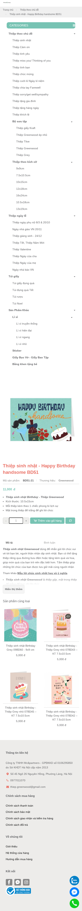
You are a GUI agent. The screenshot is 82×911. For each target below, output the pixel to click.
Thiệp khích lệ (20, 114)
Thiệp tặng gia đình (24, 101)
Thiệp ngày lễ (17, 215)
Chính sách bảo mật (18, 811)
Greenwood (66, 480)
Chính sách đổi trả (17, 824)
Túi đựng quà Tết (22, 290)
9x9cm (20, 168)
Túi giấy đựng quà (23, 283)
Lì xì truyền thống (26, 323)
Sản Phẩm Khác (19, 310)
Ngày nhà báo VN (23, 269)
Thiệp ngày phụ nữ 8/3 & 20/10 (31, 222)
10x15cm (21, 181)
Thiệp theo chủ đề (29, 10)
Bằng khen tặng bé (24, 364)
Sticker (16, 350)
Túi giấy (14, 276)
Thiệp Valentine (21, 249)
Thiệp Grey (23, 154)
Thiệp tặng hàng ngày (25, 107)
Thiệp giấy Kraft (25, 128)
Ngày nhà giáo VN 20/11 (27, 229)
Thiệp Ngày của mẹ (24, 262)
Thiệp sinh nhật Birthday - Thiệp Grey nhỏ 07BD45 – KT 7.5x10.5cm (20, 711)
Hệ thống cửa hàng (17, 852)
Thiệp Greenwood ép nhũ (31, 134)
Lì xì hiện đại (24, 330)
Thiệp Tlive (23, 141)
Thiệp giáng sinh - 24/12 (27, 235)
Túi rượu (17, 296)
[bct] (18, 890)
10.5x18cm (23, 202)
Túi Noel (17, 303)
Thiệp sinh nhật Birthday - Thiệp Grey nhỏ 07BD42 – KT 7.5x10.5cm (61, 715)
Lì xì (15, 316)
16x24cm (21, 195)
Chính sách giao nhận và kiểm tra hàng (29, 818)
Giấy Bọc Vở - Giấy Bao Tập (30, 357)
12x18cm (21, 188)
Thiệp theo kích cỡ (24, 161)
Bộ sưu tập (19, 121)
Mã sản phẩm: (12, 480)
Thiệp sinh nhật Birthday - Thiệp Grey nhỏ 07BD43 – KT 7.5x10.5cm (61, 649)
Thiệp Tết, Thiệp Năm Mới (28, 242)
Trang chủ (8, 10)
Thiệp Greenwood (27, 148)
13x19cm (21, 208)
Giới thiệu (11, 846)
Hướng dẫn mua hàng (19, 859)
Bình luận (49, 542)
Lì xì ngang (23, 337)
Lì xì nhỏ (21, 343)
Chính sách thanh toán (19, 805)
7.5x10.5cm (23, 175)
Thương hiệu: (48, 480)
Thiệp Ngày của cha (24, 256)
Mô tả (9, 542)
